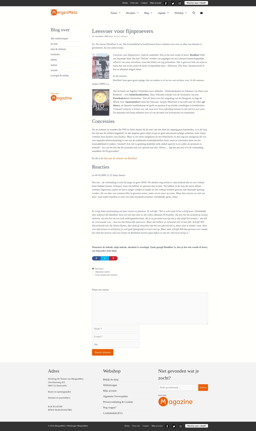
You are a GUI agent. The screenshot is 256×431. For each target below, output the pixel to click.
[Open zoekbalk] (194, 13)
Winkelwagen (110, 385)
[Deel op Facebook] (96, 258)
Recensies (99, 269)
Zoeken (203, 387)
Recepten (130, 13)
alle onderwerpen (59, 38)
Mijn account (155, 3)
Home (125, 3)
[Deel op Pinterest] (113, 258)
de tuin (54, 43)
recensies (55, 54)
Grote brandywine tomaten (106, 275)
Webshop (179, 13)
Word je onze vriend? (196, 3)
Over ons (134, 3)
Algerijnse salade (102, 272)
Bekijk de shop (111, 379)
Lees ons (55, 93)
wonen (54, 70)
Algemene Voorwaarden (115, 396)
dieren (54, 59)
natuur (54, 65)
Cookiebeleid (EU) (112, 413)
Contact (144, 3)
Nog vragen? (109, 407)
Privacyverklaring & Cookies (118, 401)
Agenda (161, 13)
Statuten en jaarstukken (59, 397)
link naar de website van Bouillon (120, 158)
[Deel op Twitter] (105, 258)
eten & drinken (58, 49)
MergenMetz (82, 426)
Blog (146, 13)
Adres (53, 371)
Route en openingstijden (59, 391)
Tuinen (114, 13)
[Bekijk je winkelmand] (201, 13)
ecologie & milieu (60, 75)
